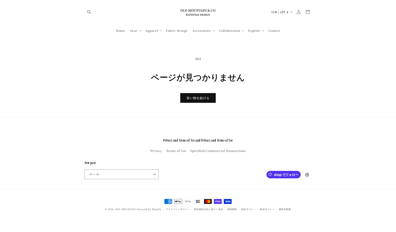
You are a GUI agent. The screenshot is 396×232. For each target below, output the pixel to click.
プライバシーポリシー (178, 209)
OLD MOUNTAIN (125, 209)
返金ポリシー (248, 209)
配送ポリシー (267, 209)
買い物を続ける (198, 98)
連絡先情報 (285, 209)
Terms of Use (176, 151)
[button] (89, 12)
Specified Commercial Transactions (218, 151)
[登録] (154, 174)
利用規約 (232, 209)
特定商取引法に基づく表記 (208, 209)
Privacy (156, 151)
